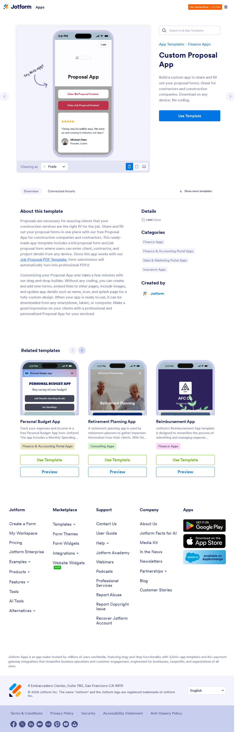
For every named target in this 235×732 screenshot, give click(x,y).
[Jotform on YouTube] (66, 724)
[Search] (164, 30)
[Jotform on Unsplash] (74, 724)
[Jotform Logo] (17, 7)
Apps (40, 7)
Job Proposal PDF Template (43, 259)
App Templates (171, 44)
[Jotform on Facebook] (13, 724)
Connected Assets (61, 191)
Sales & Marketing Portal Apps (165, 260)
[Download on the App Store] (204, 541)
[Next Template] (230, 96)
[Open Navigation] (225, 7)
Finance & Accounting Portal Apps (168, 251)
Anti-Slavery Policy (166, 713)
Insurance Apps (155, 269)
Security (88, 713)
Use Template (189, 115)
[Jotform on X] (22, 724)
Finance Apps (199, 44)
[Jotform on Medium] (39, 724)
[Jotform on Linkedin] (31, 724)
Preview (49, 471)
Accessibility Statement (123, 713)
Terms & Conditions (26, 713)
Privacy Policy (62, 713)
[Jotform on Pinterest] (57, 724)
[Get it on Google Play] (204, 525)
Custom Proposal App (188, 60)
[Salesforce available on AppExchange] (204, 557)
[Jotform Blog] (48, 724)
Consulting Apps (102, 446)
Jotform (157, 293)
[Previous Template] (4, 96)
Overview (31, 191)
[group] (50, 422)
